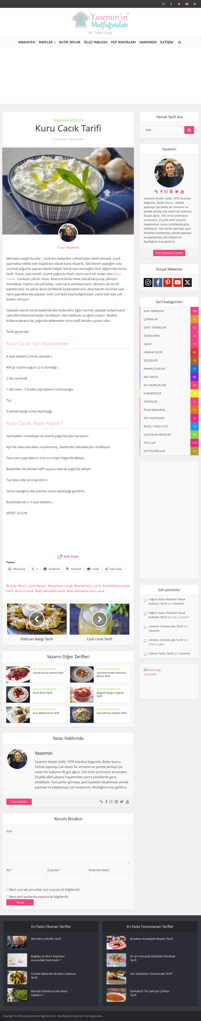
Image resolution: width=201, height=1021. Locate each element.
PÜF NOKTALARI (123, 42)
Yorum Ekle (76, 139)
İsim (9, 831)
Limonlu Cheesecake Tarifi (166, 626)
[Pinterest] (167, 282)
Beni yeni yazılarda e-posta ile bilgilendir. (39, 897)
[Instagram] (148, 282)
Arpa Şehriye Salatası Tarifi (112, 713)
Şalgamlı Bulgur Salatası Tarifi (110, 694)
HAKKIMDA (148, 42)
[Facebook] (157, 282)
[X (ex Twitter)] (187, 282)
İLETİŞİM (166, 42)
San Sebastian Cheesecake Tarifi (151, 974)
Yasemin (73, 247)
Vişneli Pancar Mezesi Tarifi (48, 672)
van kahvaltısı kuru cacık (86, 591)
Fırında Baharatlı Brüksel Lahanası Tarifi (53, 975)
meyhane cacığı (61, 586)
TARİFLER (45, 42)
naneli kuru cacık (88, 586)
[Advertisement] (100, 76)
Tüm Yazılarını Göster (169, 253)
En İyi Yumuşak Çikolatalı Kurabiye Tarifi (152, 958)
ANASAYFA (26, 42)
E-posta (54, 870)
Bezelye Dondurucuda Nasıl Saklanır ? (49, 993)
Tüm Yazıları (19, 802)
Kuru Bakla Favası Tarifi (46, 713)
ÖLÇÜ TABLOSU (96, 42)
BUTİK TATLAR (69, 42)
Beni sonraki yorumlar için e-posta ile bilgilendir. (45, 889)
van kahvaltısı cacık (51, 591)
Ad (9, 870)
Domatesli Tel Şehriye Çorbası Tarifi (149, 993)
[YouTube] (177, 282)
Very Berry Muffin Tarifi (46, 939)
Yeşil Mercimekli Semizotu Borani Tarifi (112, 674)
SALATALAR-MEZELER (68, 120)
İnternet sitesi (99, 870)
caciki (12, 586)
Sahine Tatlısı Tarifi (161, 653)
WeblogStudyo (76, 1016)
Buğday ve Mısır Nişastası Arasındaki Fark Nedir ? (48, 958)
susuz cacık (25, 591)
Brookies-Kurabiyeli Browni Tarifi (151, 939)
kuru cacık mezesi (33, 586)
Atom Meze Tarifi (42, 692)
